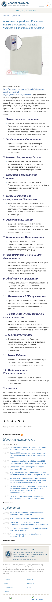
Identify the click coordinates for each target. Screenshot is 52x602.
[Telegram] (11, 421)
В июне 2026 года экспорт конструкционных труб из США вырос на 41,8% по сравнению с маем (27, 455)
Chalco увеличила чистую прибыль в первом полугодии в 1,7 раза (27, 468)
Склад (29, 587)
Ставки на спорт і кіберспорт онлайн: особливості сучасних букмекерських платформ (29, 523)
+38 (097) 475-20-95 (26, 10)
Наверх (6, 591)
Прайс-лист (31, 583)
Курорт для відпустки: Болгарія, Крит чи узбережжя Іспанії (25, 535)
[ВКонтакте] (8, 421)
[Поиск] (48, 5)
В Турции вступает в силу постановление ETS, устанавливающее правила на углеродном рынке (29, 474)
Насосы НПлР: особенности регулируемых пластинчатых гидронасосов (27, 513)
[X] (15, 421)
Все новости (8, 502)
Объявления (8, 587)
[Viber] (19, 421)
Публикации (15, 16)
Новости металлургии (19, 439)
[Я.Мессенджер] (4, 421)
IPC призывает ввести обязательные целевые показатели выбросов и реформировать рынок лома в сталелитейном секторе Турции (28, 480)
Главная (6, 16)
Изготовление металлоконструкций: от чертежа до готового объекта (29, 529)
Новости (30, 579)
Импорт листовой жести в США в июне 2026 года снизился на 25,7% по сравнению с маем (28, 462)
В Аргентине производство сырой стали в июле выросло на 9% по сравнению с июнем (29, 448)
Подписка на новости (11, 434)
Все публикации (9, 540)
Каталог (7, 583)
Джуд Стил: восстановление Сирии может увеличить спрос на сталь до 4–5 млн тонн (27, 497)
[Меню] (41, 4)
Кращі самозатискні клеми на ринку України (27, 518)
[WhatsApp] (22, 421)
